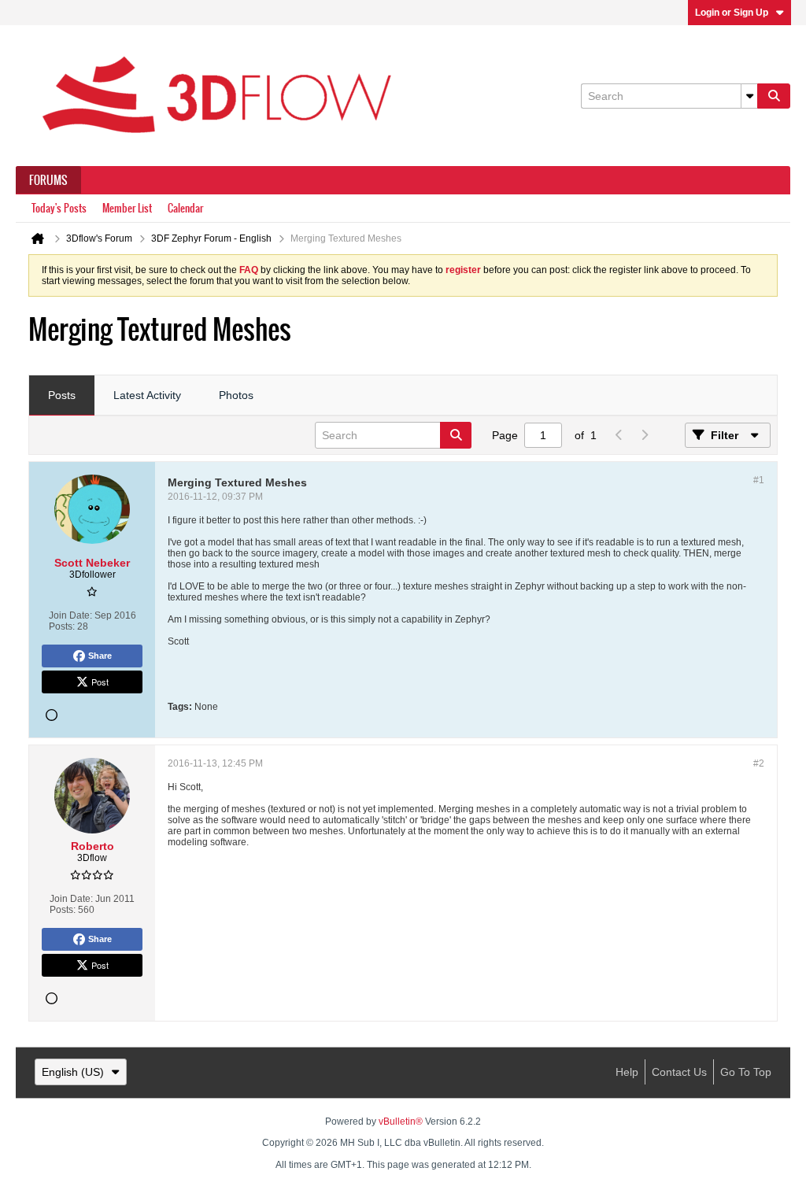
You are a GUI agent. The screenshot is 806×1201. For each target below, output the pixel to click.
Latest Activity (147, 395)
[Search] (773, 96)
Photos (236, 395)
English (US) (73, 1072)
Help (627, 1072)
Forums (48, 180)
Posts (62, 395)
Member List (127, 208)
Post (100, 681)
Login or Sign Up (731, 12)
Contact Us (679, 1072)
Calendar (185, 208)
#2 (758, 763)
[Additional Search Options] (749, 96)
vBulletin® (401, 1121)
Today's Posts (59, 208)
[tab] (61, 395)
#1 (758, 480)
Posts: (62, 626)
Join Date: (70, 615)
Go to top (745, 1072)
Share (100, 655)
